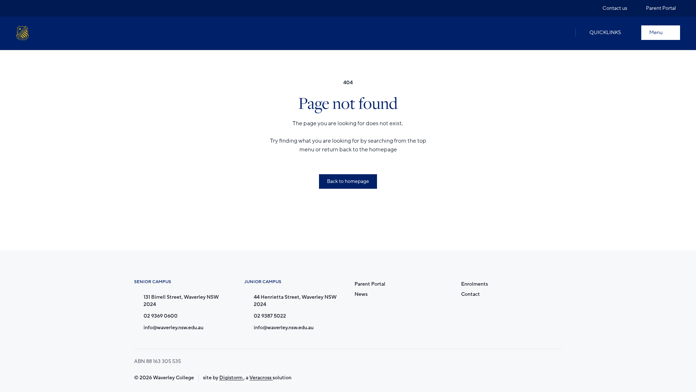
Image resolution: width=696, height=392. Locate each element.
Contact (470, 294)
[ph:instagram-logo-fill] (21, 8)
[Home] (22, 33)
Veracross (261, 377)
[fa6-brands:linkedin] (49, 8)
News (361, 294)
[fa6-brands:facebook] (35, 8)
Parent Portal (370, 284)
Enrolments (474, 284)
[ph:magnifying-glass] (562, 32)
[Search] (562, 32)
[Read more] (21, 8)
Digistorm (231, 377)
